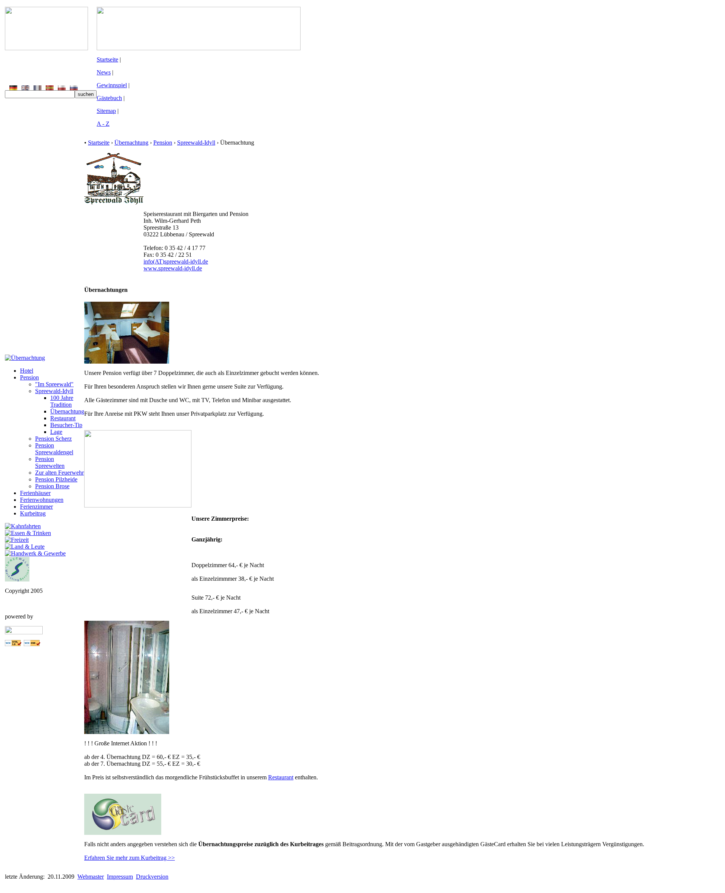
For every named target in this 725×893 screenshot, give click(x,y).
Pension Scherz (53, 438)
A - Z (103, 123)
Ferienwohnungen (41, 500)
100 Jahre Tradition (61, 401)
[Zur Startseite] (46, 48)
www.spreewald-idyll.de (172, 268)
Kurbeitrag (33, 513)
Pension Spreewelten (50, 462)
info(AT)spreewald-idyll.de (175, 261)
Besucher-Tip (66, 425)
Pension (29, 377)
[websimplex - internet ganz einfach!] (24, 632)
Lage (56, 432)
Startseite (107, 59)
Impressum (120, 876)
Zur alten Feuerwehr (59, 472)
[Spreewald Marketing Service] (17, 579)
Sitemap (106, 111)
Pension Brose (52, 486)
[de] (13, 88)
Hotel (26, 370)
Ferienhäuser (35, 493)
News (104, 72)
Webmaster (90, 876)
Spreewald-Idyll (54, 391)
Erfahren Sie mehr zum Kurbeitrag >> (129, 857)
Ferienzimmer (36, 506)
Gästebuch (109, 98)
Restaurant (63, 418)
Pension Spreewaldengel (54, 448)
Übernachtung (67, 411)
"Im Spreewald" (54, 384)
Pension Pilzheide (56, 479)
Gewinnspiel (112, 85)
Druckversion (152, 876)
